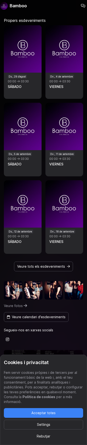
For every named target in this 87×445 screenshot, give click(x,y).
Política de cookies (38, 397)
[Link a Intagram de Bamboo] (7, 339)
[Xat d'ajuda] (83, 6)
